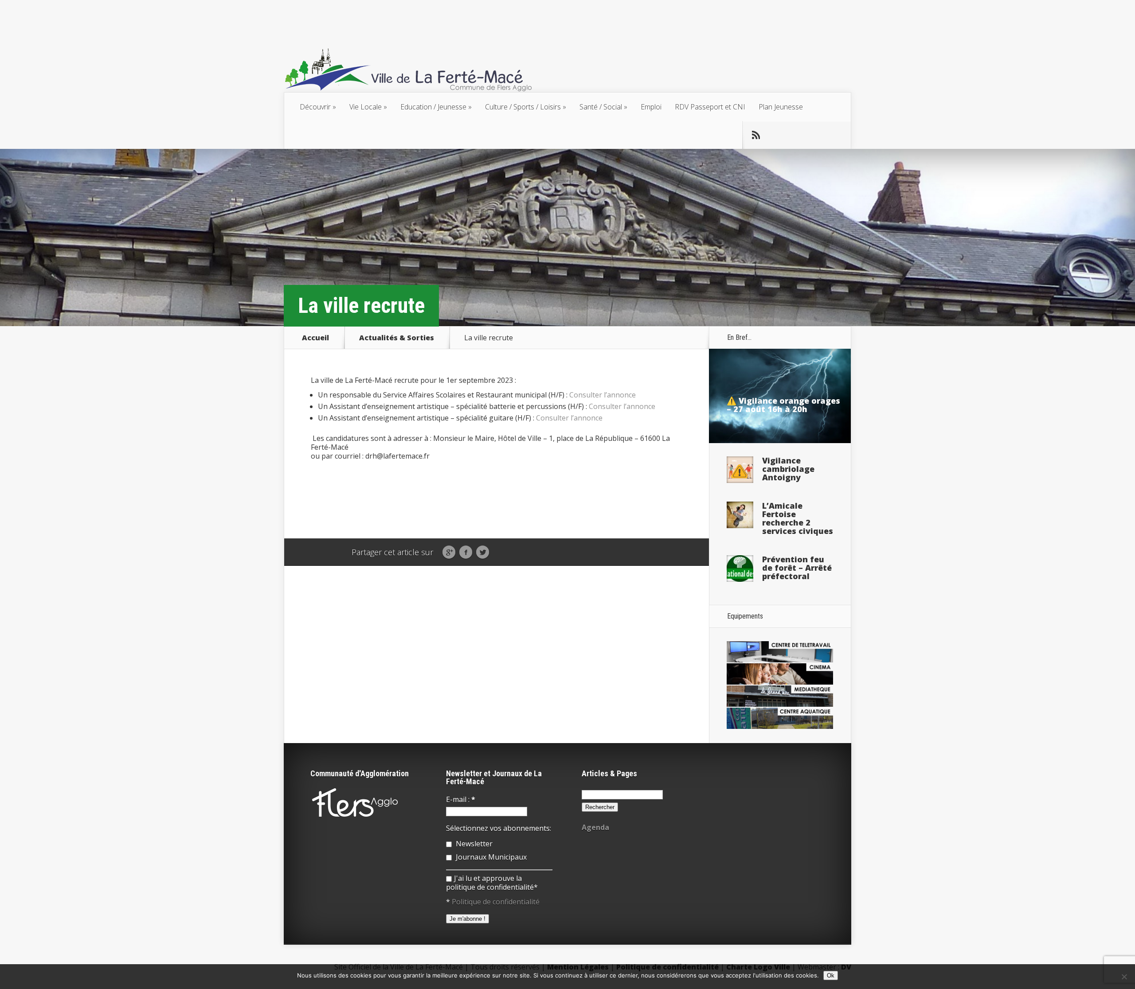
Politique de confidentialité (496, 902)
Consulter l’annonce (602, 395)
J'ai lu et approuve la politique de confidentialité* (492, 883)
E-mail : (460, 799)
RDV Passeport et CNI (710, 107)
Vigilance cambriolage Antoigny (788, 469)
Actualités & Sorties (396, 337)
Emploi (651, 107)
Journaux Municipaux (490, 857)
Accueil (315, 337)
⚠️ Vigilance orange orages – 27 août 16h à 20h (783, 404)
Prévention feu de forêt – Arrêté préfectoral (797, 567)
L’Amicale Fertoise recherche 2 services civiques (797, 518)
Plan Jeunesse (781, 107)
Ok (830, 975)
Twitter (482, 552)
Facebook (466, 552)
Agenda (595, 827)
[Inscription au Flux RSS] (756, 135)
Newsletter (473, 843)
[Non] (1123, 976)
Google (449, 552)
